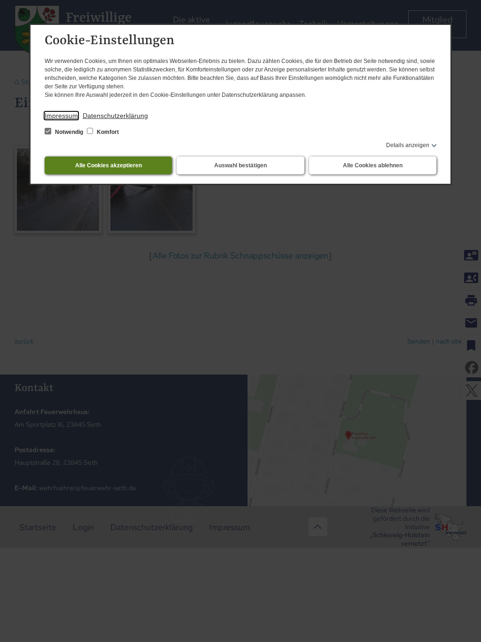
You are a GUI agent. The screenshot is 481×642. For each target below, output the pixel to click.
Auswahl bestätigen (240, 165)
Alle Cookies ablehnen (373, 165)
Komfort (107, 132)
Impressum (61, 115)
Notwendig (69, 132)
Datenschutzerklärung (115, 115)
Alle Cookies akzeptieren (108, 165)
